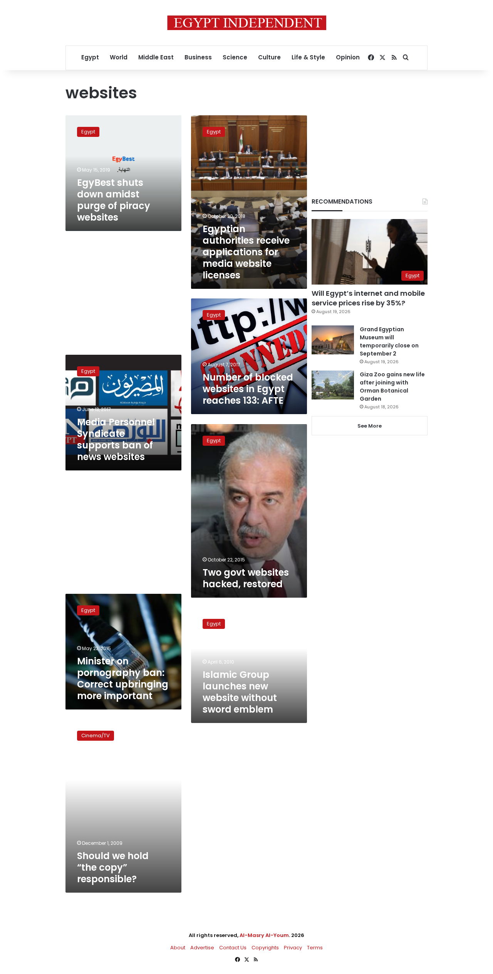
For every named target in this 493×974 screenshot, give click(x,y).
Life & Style (308, 57)
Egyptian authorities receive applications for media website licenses (246, 251)
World (118, 57)
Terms (315, 947)
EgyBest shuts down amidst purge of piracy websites (113, 200)
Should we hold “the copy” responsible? (113, 867)
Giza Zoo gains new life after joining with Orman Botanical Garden (392, 387)
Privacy (293, 947)
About (177, 947)
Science (235, 57)
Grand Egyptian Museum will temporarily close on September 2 (389, 341)
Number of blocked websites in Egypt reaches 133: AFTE (248, 389)
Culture (269, 57)
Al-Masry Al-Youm (264, 935)
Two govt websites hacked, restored (246, 578)
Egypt (90, 57)
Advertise (202, 947)
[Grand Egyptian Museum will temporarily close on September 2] (333, 339)
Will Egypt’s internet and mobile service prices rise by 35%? (368, 298)
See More (369, 426)
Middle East (156, 57)
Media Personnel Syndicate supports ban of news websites (116, 439)
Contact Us (232, 947)
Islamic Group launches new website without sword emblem (240, 692)
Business (198, 57)
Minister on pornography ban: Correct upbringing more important (122, 678)
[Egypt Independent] (246, 22)
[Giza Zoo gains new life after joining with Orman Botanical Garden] (333, 385)
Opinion (348, 57)
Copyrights (265, 947)
